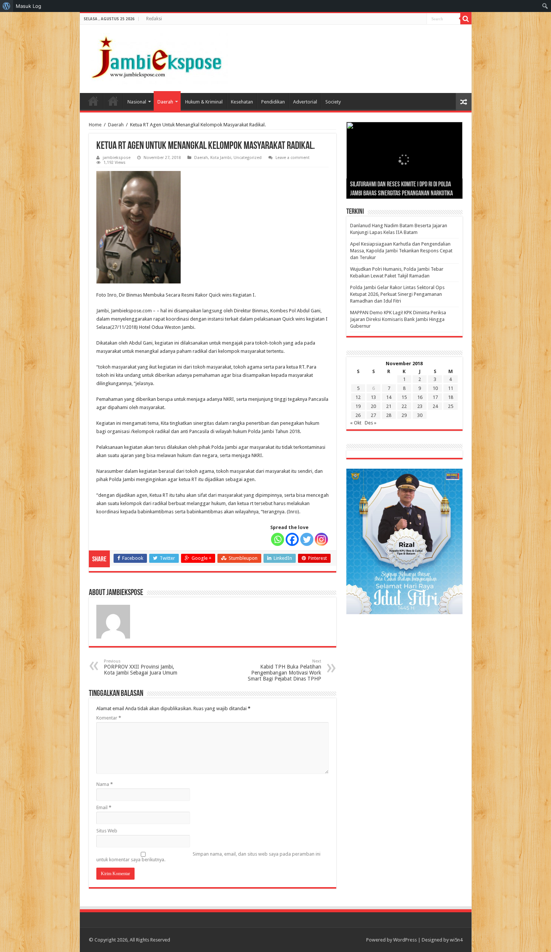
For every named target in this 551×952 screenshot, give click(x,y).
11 (450, 388)
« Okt (355, 423)
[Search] (466, 18)
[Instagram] (321, 539)
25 (450, 406)
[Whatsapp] (277, 539)
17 (435, 397)
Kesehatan (242, 102)
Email (103, 807)
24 (435, 406)
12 (358, 397)
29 (404, 415)
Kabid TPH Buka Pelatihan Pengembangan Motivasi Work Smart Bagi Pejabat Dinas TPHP (284, 670)
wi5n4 (456, 940)
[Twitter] (306, 539)
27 (373, 415)
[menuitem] (6, 6)
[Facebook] (292, 539)
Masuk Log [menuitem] (28, 6)
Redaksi (154, 18)
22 (404, 406)
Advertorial (305, 102)
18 (450, 397)
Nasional (136, 102)
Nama (104, 784)
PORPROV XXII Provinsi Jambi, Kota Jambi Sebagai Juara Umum (140, 667)
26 (358, 415)
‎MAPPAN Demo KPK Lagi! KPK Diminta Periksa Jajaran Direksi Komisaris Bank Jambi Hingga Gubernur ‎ (398, 319)
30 (419, 415)
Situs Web (106, 831)
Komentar (108, 718)
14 (388, 397)
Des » (370, 423)
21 (388, 406)
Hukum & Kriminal (204, 102)
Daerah (165, 102)
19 (358, 406)
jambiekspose (116, 157)
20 (373, 406)
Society (333, 102)
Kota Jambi (220, 157)
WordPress (405, 940)
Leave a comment (293, 157)
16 (419, 397)
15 (404, 397)
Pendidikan (273, 102)
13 (373, 397)
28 (388, 415)
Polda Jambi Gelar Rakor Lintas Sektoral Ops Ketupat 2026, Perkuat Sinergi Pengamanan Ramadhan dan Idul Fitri (397, 294)
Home (93, 101)
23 (419, 406)
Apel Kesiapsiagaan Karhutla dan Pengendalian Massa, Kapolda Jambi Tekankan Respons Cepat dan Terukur (401, 250)
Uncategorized (248, 157)
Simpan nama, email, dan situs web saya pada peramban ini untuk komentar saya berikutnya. (208, 856)
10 (435, 388)
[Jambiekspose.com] (156, 57)
